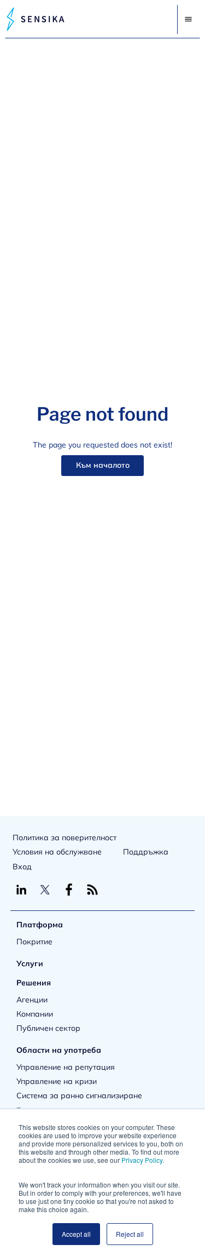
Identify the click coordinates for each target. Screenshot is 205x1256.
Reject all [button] (130, 1233)
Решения (33, 983)
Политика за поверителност (64, 837)
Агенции (32, 1000)
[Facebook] (69, 890)
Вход (22, 866)
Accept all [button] (76, 1233)
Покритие (34, 942)
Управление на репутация (65, 1067)
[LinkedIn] (21, 890)
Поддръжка (145, 852)
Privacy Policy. (142, 1160)
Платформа (39, 925)
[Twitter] (45, 890)
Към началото (103, 465)
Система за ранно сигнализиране (79, 1095)
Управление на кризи (56, 1081)
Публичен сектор (48, 1028)
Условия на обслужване (57, 852)
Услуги (29, 963)
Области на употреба (58, 1050)
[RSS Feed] (92, 890)
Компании (34, 1014)
